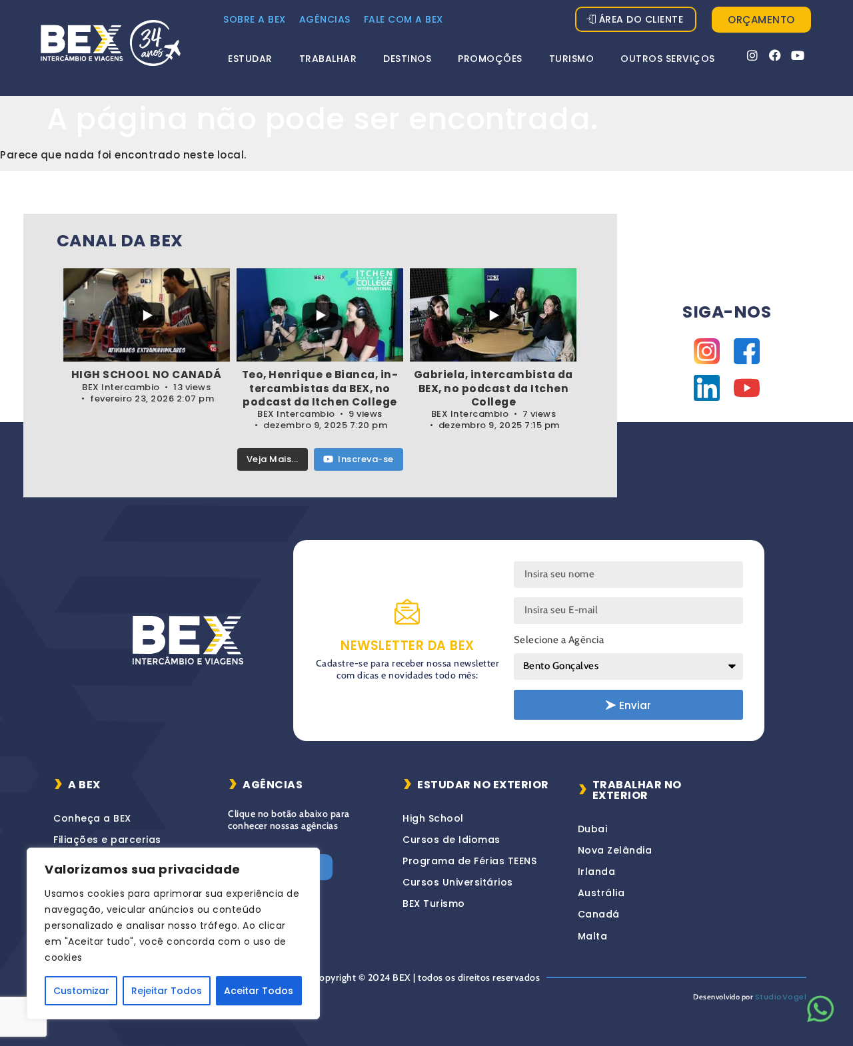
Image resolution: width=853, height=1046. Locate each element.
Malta (593, 936)
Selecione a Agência (559, 640)
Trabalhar (328, 58)
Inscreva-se (366, 459)
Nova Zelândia (615, 850)
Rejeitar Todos (166, 990)
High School (433, 818)
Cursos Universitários (458, 882)
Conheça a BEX (92, 818)
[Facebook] (775, 55)
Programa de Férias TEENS (469, 861)
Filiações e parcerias (107, 839)
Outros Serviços (667, 58)
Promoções (490, 58)
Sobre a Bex (254, 19)
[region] (173, 933)
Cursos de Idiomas (451, 839)
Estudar (250, 58)
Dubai (593, 829)
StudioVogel (781, 996)
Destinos (407, 58)
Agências (325, 19)
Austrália (601, 893)
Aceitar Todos (258, 990)
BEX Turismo (434, 903)
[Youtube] (798, 55)
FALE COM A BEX (403, 19)
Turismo (571, 58)
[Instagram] (752, 55)
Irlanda (597, 871)
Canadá (599, 914)
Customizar (81, 990)
